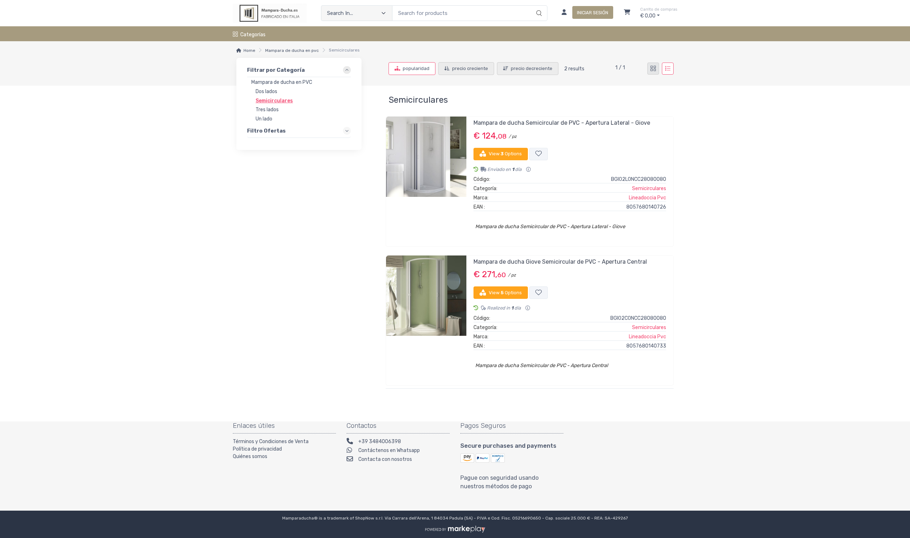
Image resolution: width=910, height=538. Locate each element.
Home (249, 50)
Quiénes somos (250, 456)
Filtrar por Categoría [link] (276, 70)
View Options (505, 153)
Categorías (253, 35)
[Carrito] (627, 13)
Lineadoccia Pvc (647, 198)
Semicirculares (649, 188)
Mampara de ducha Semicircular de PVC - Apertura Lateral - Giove (561, 122)
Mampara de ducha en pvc (292, 50)
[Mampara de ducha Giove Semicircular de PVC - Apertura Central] (426, 317)
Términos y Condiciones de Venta (271, 442)
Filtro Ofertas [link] (266, 131)
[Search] (538, 5)
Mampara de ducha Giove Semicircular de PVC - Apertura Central (560, 261)
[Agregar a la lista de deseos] (538, 154)
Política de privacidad (257, 449)
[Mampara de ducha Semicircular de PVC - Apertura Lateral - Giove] (426, 179)
